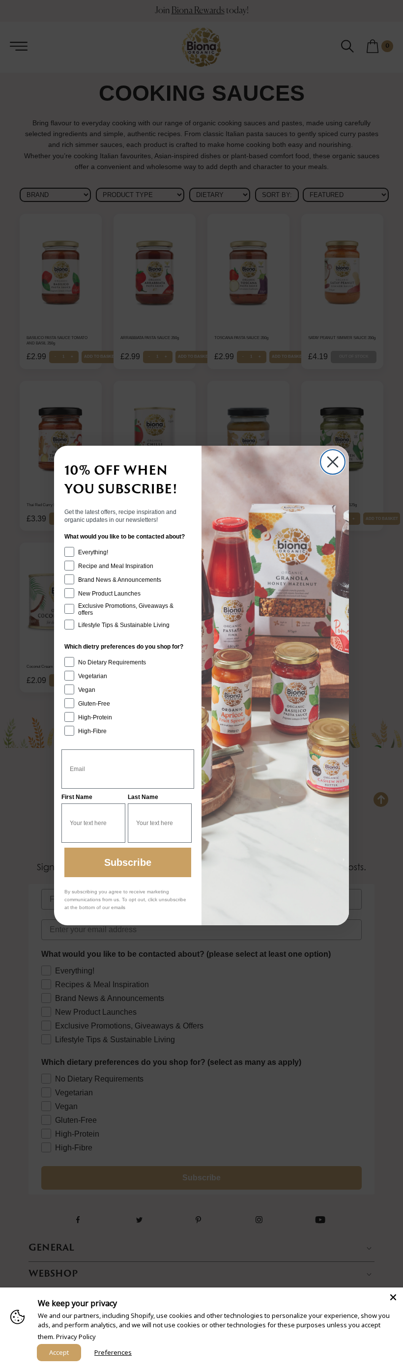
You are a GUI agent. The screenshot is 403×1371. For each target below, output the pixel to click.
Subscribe (127, 862)
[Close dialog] (332, 462)
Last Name (143, 797)
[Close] (393, 1297)
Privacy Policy (76, 1336)
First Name (76, 797)
